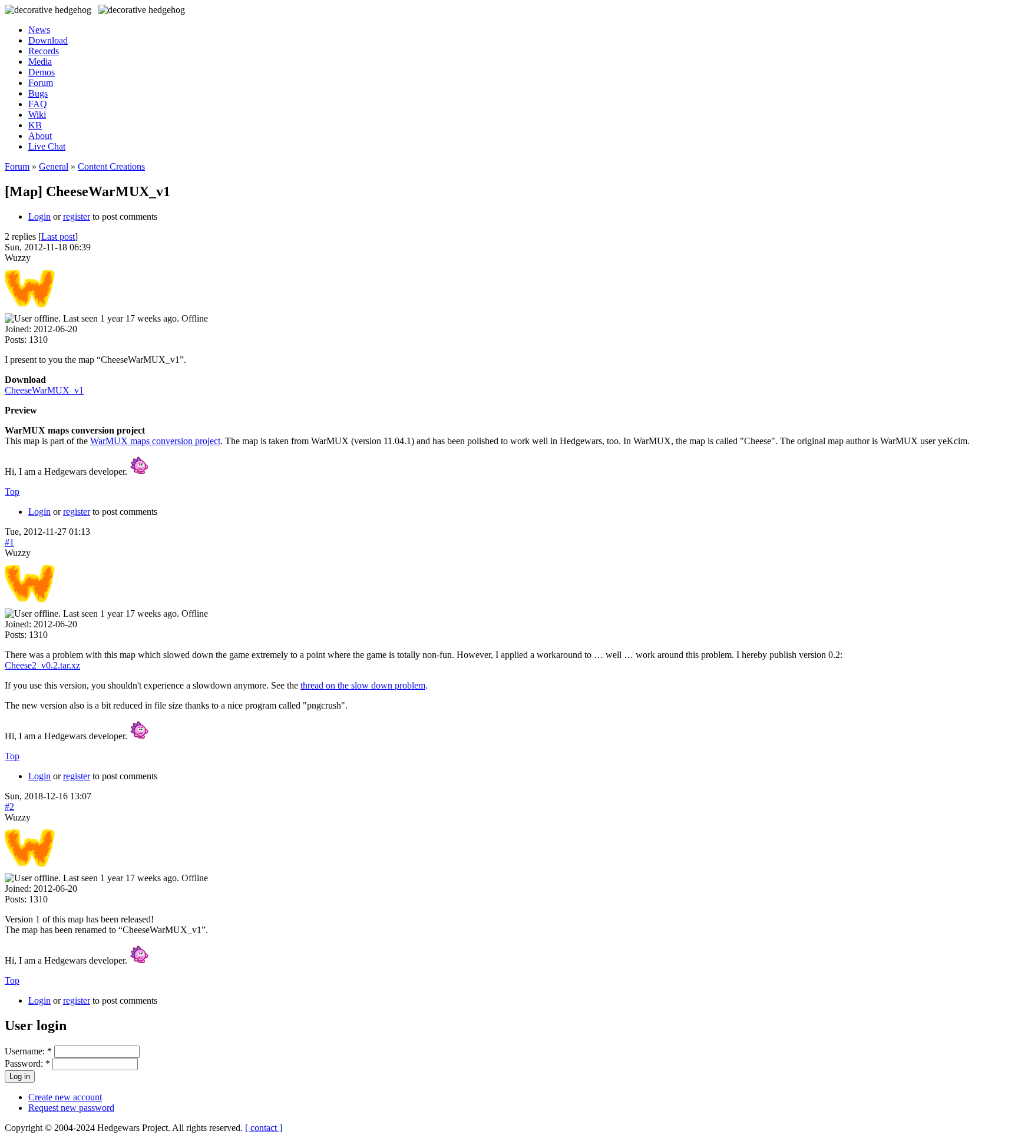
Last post (58, 236)
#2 (9, 807)
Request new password (71, 1108)
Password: (27, 1063)
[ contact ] (263, 1128)
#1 (9, 542)
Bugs (38, 93)
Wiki (37, 115)
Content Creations (111, 166)
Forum (40, 83)
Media (40, 62)
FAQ (37, 104)
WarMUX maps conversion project (155, 441)
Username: (28, 1051)
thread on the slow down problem (362, 685)
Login (39, 216)
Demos (41, 72)
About (40, 136)
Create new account (65, 1097)
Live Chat (46, 146)
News (39, 30)
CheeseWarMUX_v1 (44, 390)
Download (48, 40)
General (53, 166)
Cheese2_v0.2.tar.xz (42, 665)
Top (12, 492)
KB (35, 125)
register (76, 216)
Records (43, 51)
